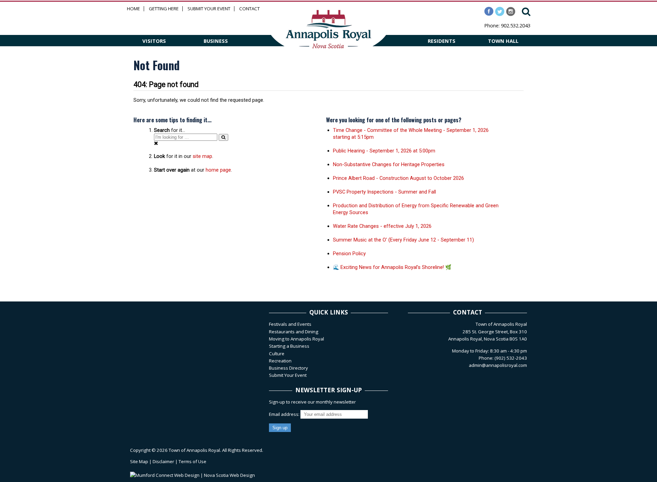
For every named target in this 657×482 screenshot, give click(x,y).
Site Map (139, 461)
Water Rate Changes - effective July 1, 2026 (382, 226)
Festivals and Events (290, 324)
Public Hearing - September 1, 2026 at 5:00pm (384, 151)
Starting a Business (289, 346)
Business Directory (288, 368)
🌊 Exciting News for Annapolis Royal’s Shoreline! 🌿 (392, 267)
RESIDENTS (441, 40)
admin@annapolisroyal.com (498, 365)
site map (202, 156)
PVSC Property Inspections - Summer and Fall (384, 192)
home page (218, 170)
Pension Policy (349, 253)
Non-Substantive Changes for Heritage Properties (389, 164)
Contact (249, 9)
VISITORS (154, 40)
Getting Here (164, 9)
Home (133, 9)
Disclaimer (163, 461)
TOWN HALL (503, 40)
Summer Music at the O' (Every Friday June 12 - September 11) (403, 240)
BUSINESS (216, 40)
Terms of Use (192, 461)
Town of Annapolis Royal (194, 450)
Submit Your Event (209, 9)
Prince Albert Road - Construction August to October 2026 (398, 178)
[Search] (223, 137)
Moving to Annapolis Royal (296, 339)
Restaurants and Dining (293, 332)
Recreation (280, 361)
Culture (276, 353)
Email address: (284, 414)
